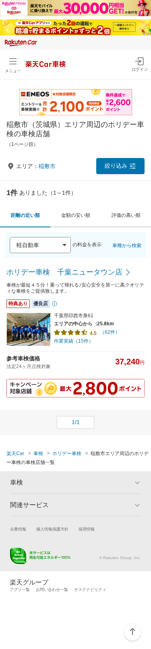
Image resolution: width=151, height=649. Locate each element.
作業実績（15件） (73, 341)
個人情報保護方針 (52, 529)
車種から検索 (126, 245)
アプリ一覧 (20, 589)
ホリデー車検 (66, 453)
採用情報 (87, 529)
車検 (38, 453)
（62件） (110, 332)
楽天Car (15, 453)
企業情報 (18, 529)
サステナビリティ (90, 589)
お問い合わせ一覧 (52, 589)
